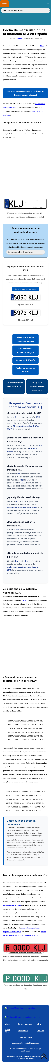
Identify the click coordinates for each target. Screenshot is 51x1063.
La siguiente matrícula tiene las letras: (37, 386)
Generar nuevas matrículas (25, 289)
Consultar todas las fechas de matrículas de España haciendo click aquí (25, 93)
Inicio (4, 4)
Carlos (19, 38)
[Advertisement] (25, 168)
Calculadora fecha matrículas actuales (25, 339)
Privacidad (23, 1031)
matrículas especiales (12, 905)
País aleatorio (25, 1037)
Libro (39, 1024)
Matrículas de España (25, 360)
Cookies (40, 1031)
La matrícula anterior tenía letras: (14, 384)
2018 (42, 46)
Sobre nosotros (25, 1024)
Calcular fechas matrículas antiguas (25, 351)
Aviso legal (7, 1031)
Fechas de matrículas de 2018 (25, 370)
